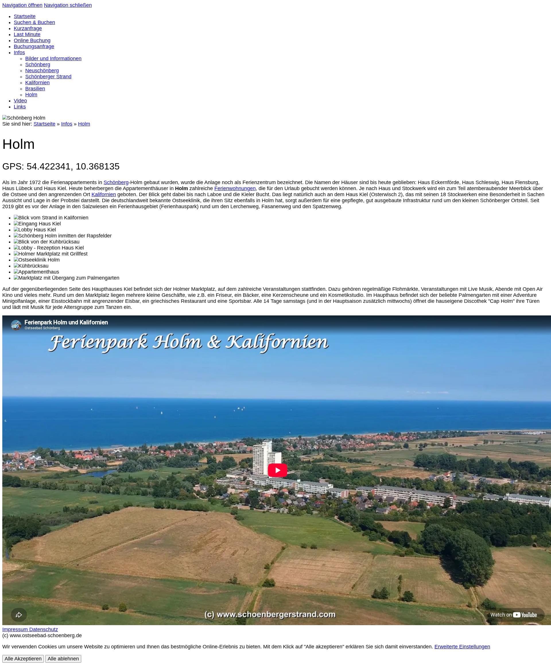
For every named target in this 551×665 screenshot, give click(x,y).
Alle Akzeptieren (23, 659)
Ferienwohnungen (235, 188)
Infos (66, 124)
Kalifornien (104, 194)
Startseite (44, 124)
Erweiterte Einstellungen (462, 647)
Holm (84, 124)
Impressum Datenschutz (30, 629)
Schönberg (116, 182)
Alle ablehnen (63, 659)
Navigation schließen (68, 5)
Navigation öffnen (22, 5)
